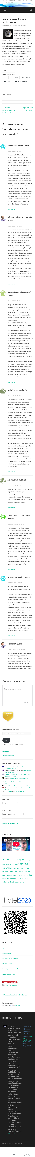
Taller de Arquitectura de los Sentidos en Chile (8, 110)
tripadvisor (24, 879)
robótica (18, 879)
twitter (13, 882)
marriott (15, 875)
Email (6, 740)
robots (13, 879)
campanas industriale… (12, 767)
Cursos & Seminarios (10, 823)
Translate (17, 1005)
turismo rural (6, 882)
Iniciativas (9, 94)
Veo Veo (11, 1133)
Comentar (26, 703)
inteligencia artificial (7, 875)
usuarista (8, 786)
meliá (18, 875)
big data (22, 860)
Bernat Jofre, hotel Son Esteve (19, 145)
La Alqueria (8, 791)
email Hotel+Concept (27, 1039)
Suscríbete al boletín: (11, 730)
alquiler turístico (15, 859)
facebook (20, 868)
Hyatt (20, 871)
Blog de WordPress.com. (12, 1144)
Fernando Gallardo (20, 25)
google (27, 868)
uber (17, 882)
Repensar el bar (7, 963)
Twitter (5, 752)
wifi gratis (21, 882)
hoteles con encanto (10, 871)
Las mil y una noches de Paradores (13, 969)
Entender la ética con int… (21, 786)
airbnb (6, 859)
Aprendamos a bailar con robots (12, 948)
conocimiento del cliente (12, 864)
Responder (11, 209)
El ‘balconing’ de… (19, 791)
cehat (3, 864)
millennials (23, 875)
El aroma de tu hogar (8, 974)
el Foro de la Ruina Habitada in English (14, 995)
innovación (26, 871)
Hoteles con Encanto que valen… (17, 767)
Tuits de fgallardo (8, 755)
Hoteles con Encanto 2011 (10, 958)
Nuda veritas (6, 953)
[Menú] (5, 10)
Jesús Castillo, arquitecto (17, 390)
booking (28, 860)
